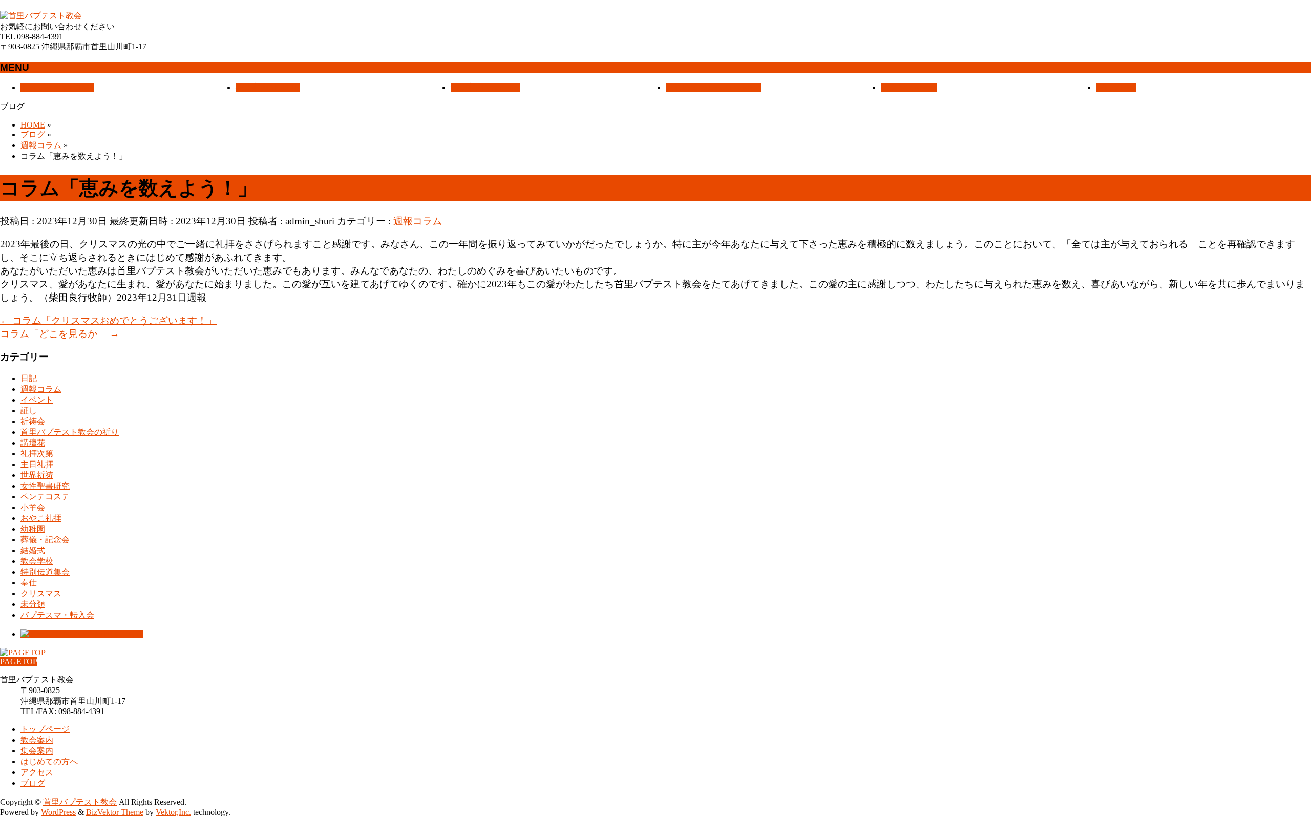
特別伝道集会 (45, 572)
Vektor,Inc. (173, 812)
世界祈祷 (36, 475)
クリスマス (40, 593)
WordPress (58, 812)
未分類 (32, 604)
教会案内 (36, 740)
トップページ (45, 729)
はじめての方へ (49, 761)
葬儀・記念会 (45, 539)
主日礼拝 (36, 464)
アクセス (36, 772)
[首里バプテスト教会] (41, 15)
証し (28, 410)
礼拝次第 (36, 453)
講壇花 (32, 442)
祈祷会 (32, 421)
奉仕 (28, 582)
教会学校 (36, 561)
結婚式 (32, 550)
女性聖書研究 (45, 485)
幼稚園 (32, 529)
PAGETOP (18, 661)
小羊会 (32, 507)
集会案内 (36, 750)
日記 (28, 378)
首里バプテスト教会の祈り (69, 432)
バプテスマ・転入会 (57, 615)
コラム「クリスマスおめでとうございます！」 (108, 320)
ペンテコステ (45, 496)
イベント (36, 399)
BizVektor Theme (114, 812)
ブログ (32, 783)
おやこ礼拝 (40, 518)
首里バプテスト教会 (80, 802)
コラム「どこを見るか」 (59, 333)
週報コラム (417, 221)
